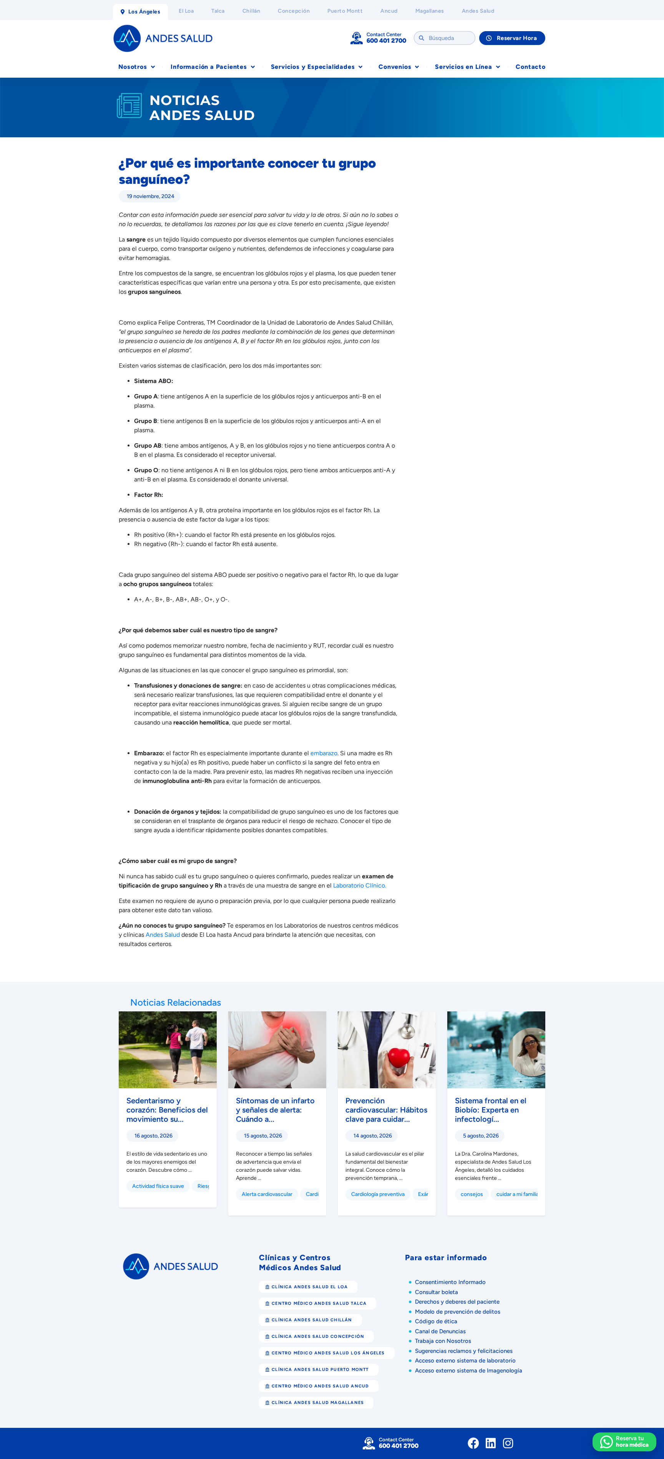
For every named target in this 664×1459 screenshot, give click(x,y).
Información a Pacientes (209, 66)
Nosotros (132, 66)
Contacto (530, 66)
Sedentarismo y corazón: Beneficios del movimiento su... (167, 1110)
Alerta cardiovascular (267, 1194)
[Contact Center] (356, 38)
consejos (472, 1194)
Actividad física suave (158, 1186)
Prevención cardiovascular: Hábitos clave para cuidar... (386, 1110)
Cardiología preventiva (378, 1194)
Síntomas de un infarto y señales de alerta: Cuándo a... (275, 1110)
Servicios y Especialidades (313, 66)
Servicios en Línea (463, 66)
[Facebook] (473, 1443)
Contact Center (384, 34)
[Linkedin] (490, 1443)
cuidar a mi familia (517, 1194)
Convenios (394, 66)
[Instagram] (508, 1443)
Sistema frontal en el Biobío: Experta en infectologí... (490, 1110)
